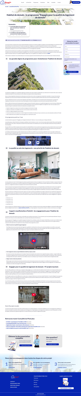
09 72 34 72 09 (76, 2)
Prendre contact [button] (52, 344)
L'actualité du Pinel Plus (14, 6)
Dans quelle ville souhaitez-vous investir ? (70, 59)
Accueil (22, 2)
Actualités (53, 2)
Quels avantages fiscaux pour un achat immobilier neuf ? (17, 328)
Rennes (35, 384)
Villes (48, 2)
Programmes (35, 2)
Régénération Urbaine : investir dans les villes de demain (17, 325)
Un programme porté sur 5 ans (17, 30)
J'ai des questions (37, 367)
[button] (72, 72)
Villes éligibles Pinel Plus (40, 376)
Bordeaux (36, 380)
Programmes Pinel (15, 383)
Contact (59, 2)
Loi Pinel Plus (28, 2)
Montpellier (36, 386)
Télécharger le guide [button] (66, 388)
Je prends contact (62, 367)
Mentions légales (15, 385)
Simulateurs (42, 2)
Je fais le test (12, 367)
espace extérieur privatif (24, 207)
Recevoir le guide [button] (26, 345)
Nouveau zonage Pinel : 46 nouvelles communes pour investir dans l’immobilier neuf (23, 326)
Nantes (35, 382)
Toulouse (36, 378)
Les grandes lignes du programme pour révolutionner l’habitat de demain (18, 28)
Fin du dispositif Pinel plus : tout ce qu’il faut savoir (16, 323)
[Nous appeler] (29, 142)
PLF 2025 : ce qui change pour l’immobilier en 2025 (16, 321)
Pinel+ (49, 53)
